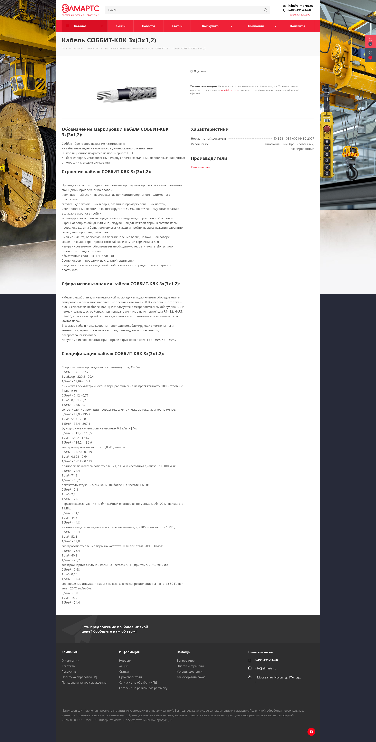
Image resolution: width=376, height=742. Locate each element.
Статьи (124, 671)
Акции (123, 666)
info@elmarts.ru (300, 6)
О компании (71, 660)
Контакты (68, 666)
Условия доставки (189, 671)
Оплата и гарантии (190, 666)
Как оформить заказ (191, 677)
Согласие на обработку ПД (138, 682)
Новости (125, 660)
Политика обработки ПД (79, 677)
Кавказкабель (201, 167)
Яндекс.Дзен (311, 732)
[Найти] (265, 10)
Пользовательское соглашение (84, 682)
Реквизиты (69, 671)
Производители (130, 677)
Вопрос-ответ (186, 660)
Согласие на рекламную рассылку (143, 688)
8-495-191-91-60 (299, 10)
